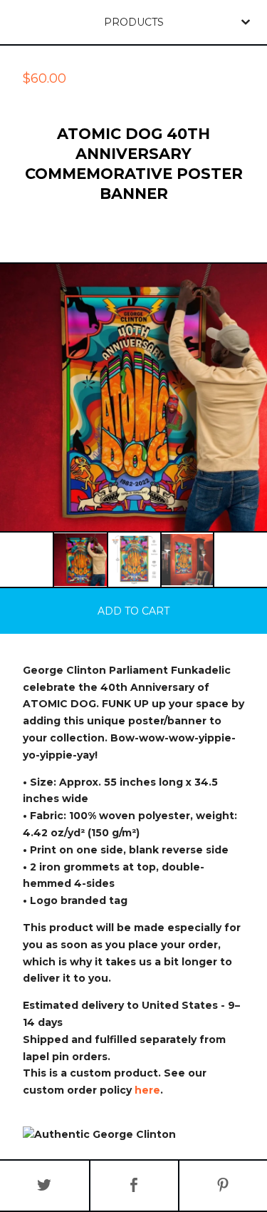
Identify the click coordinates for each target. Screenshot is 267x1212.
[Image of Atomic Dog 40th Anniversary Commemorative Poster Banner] (80, 560)
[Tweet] (44, 1186)
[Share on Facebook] (134, 1186)
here (147, 1090)
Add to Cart (133, 611)
